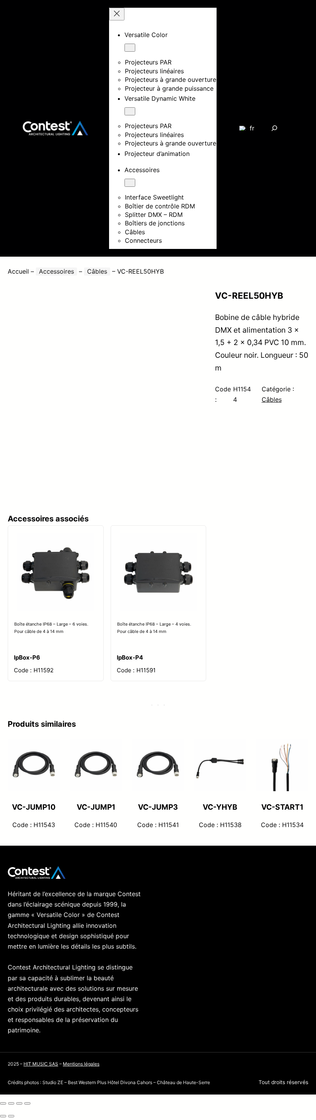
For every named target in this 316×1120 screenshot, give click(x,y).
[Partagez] (19, 1103)
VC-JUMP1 (96, 807)
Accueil (18, 271)
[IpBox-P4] (158, 539)
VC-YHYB (220, 807)
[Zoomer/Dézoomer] (3, 1103)
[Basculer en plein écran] (11, 1103)
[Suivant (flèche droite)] (11, 1116)
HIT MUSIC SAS (41, 1064)
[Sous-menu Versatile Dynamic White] (129, 111)
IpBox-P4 (130, 657)
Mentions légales (81, 1064)
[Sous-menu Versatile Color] (129, 48)
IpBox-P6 (27, 657)
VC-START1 (282, 807)
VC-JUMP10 (33, 807)
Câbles (97, 271)
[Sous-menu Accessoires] (129, 183)
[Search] (274, 128)
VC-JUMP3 (158, 807)
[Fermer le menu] (116, 14)
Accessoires (56, 271)
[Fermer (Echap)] (27, 1103)
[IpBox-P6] (55, 539)
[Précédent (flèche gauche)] (3, 1116)
